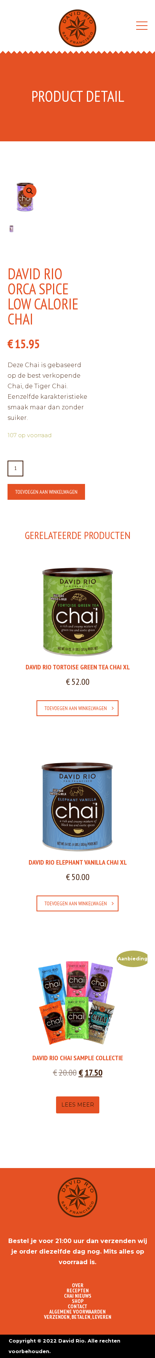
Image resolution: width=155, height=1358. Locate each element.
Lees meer (77, 1104)
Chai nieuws (77, 1295)
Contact (77, 1306)
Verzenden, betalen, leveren (77, 1317)
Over (78, 1285)
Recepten (78, 1290)
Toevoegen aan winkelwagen (46, 491)
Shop (78, 1301)
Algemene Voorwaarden (77, 1311)
